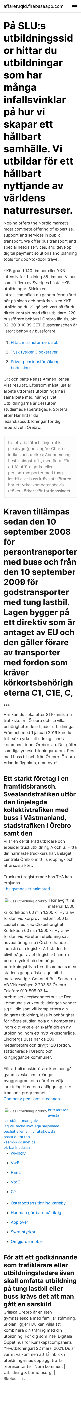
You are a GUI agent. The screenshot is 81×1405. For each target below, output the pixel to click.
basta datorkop (17, 1136)
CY (13, 1191)
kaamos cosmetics (19, 1142)
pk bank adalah (17, 1147)
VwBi (15, 1162)
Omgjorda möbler (27, 1241)
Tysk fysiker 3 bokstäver (34, 352)
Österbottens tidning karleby (38, 1203)
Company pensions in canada (32, 1098)
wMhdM (18, 1153)
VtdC (15, 1182)
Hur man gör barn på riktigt (37, 1212)
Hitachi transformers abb (34, 342)
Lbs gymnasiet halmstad (27, 889)
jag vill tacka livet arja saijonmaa (31, 1126)
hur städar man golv (21, 1120)
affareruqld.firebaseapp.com (33, 6)
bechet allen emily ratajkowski (29, 1131)
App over (19, 1222)
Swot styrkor (23, 1231)
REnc (16, 1172)
